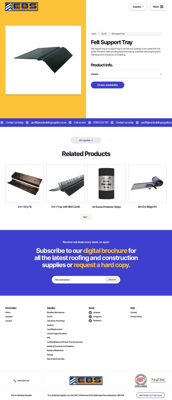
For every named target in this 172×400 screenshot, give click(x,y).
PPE (48, 338)
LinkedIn (96, 312)
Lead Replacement (54, 329)
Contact (8, 321)
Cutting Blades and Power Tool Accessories (65, 342)
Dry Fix (103, 34)
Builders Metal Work (55, 350)
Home (94, 34)
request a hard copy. (102, 265)
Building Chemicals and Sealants (60, 346)
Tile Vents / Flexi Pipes (56, 321)
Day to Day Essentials (55, 359)
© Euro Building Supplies (21, 395)
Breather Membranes (55, 312)
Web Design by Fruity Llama (150, 395)
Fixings (50, 355)
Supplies (9, 316)
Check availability (107, 85)
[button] (138, 6)
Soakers (50, 325)
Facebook (97, 320)
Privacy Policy (136, 316)
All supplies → (86, 140)
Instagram (97, 316)
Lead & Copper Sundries (57, 333)
